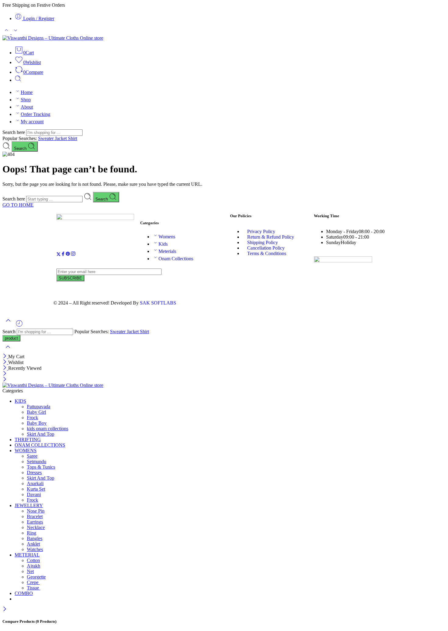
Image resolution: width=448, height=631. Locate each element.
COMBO (24, 593)
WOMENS (26, 450)
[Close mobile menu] (4, 379)
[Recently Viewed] (19, 325)
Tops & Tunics (41, 467)
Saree (32, 456)
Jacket (61, 138)
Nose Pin (35, 511)
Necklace (36, 527)
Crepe (33, 582)
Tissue (33, 587)
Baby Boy (37, 423)
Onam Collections (175, 258)
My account (32, 121)
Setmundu (36, 461)
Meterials (167, 251)
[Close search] (7, 350)
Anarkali (35, 483)
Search (21, 148)
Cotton (33, 560)
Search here (14, 132)
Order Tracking (35, 114)
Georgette (36, 576)
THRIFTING (28, 439)
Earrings (35, 522)
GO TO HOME (18, 204)
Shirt (72, 138)
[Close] (5, 356)
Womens (166, 236)
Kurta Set (36, 489)
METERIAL (27, 554)
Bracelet (35, 516)
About (27, 107)
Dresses (34, 472)
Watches (35, 549)
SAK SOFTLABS (158, 302)
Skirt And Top (40, 434)
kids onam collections (47, 428)
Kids (163, 244)
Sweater (46, 138)
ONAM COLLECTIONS (40, 445)
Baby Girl (36, 412)
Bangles (34, 538)
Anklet (33, 543)
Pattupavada (38, 406)
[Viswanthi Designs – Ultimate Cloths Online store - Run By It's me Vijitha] (52, 38)
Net (30, 571)
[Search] (18, 80)
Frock (32, 417)
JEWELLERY (29, 505)
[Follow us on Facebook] (63, 254)
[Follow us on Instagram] (73, 254)
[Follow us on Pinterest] (68, 254)
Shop (26, 99)
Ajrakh (33, 565)
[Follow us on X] (58, 254)
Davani (34, 494)
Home (27, 92)
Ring (31, 532)
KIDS (20, 401)
